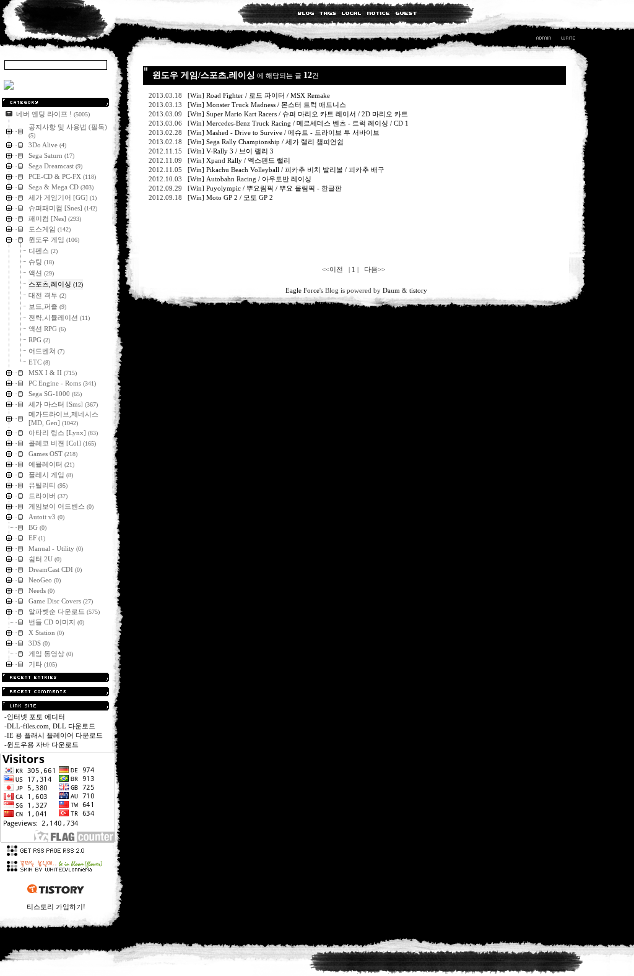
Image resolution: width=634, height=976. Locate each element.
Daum (391, 290)
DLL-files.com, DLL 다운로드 (51, 726)
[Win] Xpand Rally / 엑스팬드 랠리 (240, 160)
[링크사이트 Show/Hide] (55, 705)
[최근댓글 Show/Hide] (55, 691)
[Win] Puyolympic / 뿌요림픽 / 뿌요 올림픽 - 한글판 (266, 188)
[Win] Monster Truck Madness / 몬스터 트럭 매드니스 (268, 104)
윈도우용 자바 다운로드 (43, 744)
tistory (418, 290)
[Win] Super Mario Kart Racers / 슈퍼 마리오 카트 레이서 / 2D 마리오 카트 (299, 114)
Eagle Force (302, 290)
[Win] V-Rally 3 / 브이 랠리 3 (232, 151)
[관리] (543, 39)
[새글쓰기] (567, 39)
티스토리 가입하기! (56, 906)
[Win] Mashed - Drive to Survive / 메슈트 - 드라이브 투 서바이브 (284, 132)
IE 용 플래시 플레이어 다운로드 (55, 735)
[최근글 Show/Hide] (55, 677)
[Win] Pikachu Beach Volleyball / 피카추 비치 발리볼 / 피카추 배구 (287, 169)
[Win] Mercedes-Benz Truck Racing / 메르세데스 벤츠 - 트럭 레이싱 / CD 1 (298, 123)
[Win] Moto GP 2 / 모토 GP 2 (231, 197)
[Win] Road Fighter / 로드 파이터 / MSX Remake (260, 95)
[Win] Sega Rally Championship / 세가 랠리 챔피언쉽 (266, 141)
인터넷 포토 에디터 (36, 716)
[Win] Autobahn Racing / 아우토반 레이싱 (250, 179)
